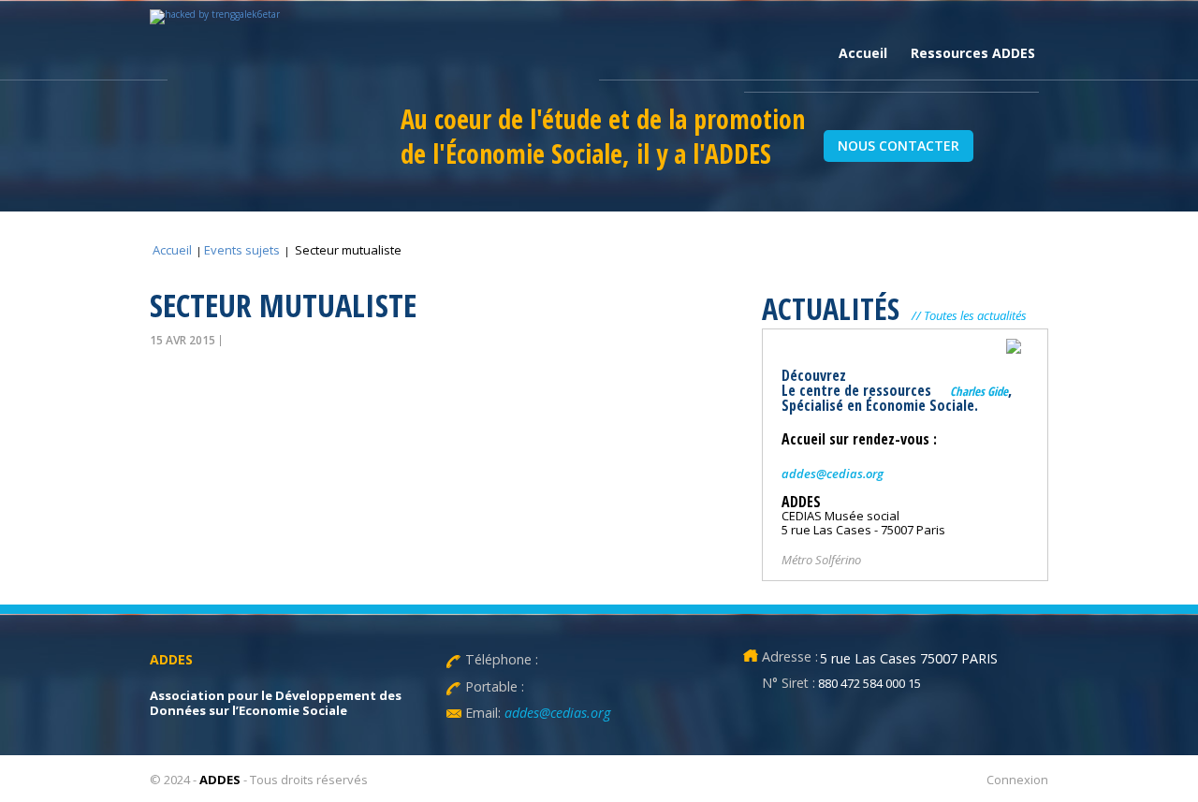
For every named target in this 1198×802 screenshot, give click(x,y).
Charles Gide (979, 391)
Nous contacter (898, 145)
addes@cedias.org (833, 473)
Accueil (863, 53)
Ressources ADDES (973, 53)
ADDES (220, 779)
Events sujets (242, 249)
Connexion (1017, 779)
